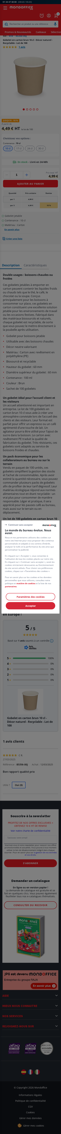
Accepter (30, 605)
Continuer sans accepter (20, 524)
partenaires (11, 586)
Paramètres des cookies (31, 596)
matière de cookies (25, 583)
